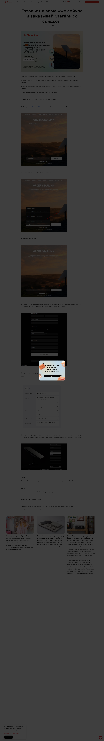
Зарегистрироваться (52, 376)
